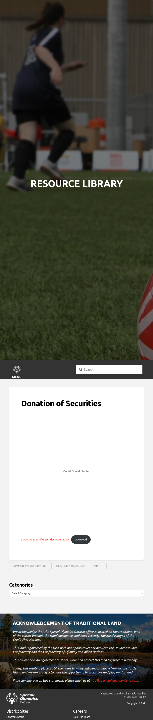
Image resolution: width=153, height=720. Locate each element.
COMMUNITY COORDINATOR (29, 565)
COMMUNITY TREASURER (70, 565)
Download (81, 539)
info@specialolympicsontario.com (114, 680)
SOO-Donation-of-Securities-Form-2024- (45, 539)
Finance (98, 565)
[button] (17, 372)
